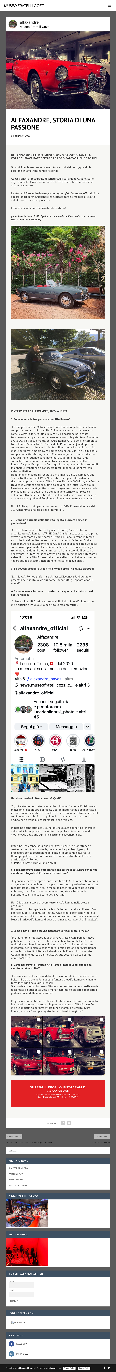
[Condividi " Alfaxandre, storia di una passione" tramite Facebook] (63, 1123)
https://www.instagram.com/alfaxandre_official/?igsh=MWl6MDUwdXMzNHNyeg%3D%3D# (58, 1095)
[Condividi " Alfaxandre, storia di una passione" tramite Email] (69, 1123)
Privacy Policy (69, 1368)
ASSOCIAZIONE (16, 1179)
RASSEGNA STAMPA (18, 1185)
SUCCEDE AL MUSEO (18, 1168)
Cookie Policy (84, 1368)
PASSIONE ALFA (16, 1174)
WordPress (55, 1368)
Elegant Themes (27, 1368)
